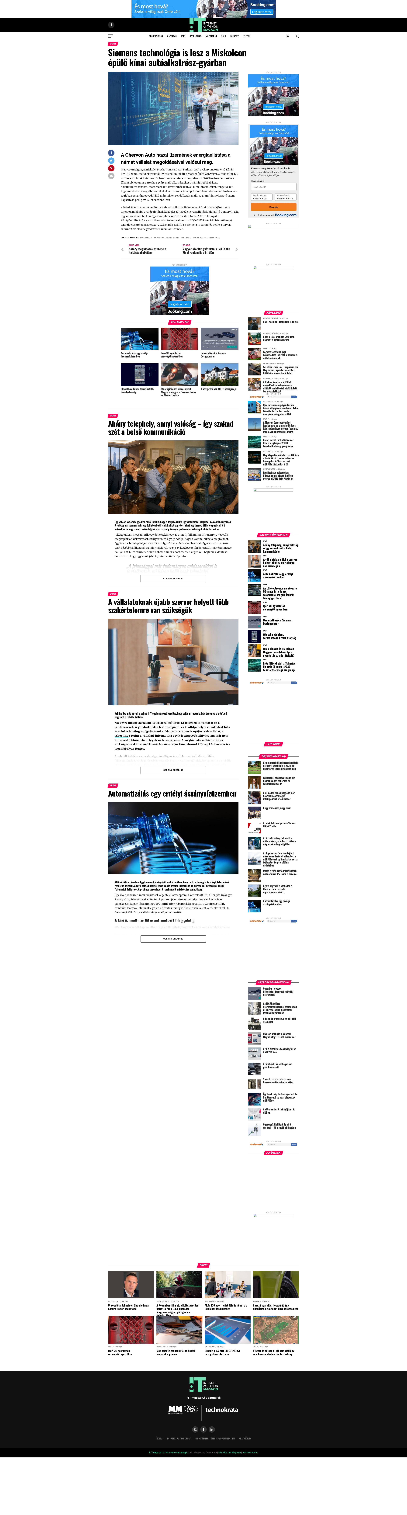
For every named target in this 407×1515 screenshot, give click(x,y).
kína (176, 238)
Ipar (183, 36)
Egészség (234, 36)
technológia (213, 238)
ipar (169, 238)
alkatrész (146, 238)
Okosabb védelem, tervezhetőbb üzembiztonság (279, 636)
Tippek (247, 36)
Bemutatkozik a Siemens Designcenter (277, 622)
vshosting (121, 735)
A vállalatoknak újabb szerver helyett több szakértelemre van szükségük (280, 563)
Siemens (198, 238)
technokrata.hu (250, 1452)
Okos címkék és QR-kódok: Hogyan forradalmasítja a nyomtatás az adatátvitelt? (279, 652)
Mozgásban (211, 36)
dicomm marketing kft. (178, 1452)
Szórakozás (195, 36)
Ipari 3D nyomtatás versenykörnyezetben (275, 607)
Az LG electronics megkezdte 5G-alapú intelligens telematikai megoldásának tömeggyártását (280, 593)
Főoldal (159, 1438)
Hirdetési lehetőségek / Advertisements (215, 1438)
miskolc (186, 238)
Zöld (223, 36)
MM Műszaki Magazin (229, 1452)
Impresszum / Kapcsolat (179, 1438)
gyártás (159, 238)
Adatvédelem (245, 1438)
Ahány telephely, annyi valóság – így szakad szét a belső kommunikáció (280, 548)
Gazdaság (172, 36)
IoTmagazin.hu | (157, 1452)
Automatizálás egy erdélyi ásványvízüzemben (278, 575)
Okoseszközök (156, 36)
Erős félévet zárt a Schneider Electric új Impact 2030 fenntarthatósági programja (280, 667)
